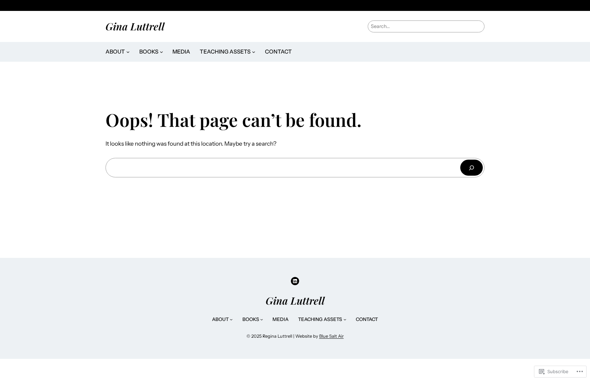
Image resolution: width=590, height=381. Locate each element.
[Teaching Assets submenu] (253, 52)
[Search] (471, 168)
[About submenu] (128, 52)
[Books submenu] (161, 52)
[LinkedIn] (295, 281)
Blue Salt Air (331, 336)
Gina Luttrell (135, 26)
